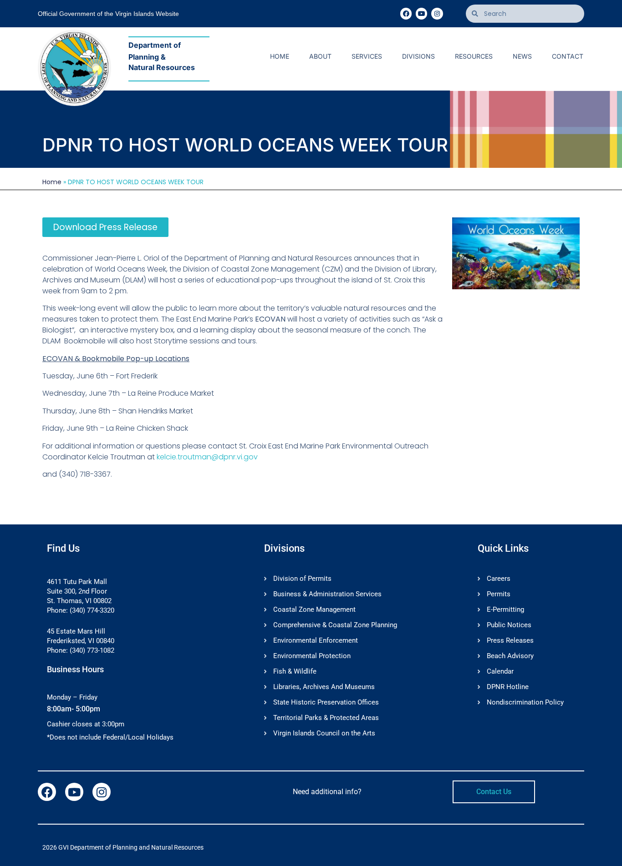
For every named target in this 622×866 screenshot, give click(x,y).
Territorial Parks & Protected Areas (326, 718)
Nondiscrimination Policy (525, 702)
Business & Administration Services (327, 594)
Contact (567, 56)
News (522, 56)
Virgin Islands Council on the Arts (324, 733)
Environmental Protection (312, 656)
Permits (498, 594)
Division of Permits (302, 578)
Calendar (500, 671)
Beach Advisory (510, 656)
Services (367, 56)
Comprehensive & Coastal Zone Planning (335, 625)
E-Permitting (505, 609)
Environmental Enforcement (315, 640)
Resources (474, 56)
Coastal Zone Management (314, 609)
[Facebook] (406, 13)
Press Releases (510, 640)
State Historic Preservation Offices (326, 702)
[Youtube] (421, 13)
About (320, 56)
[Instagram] (437, 13)
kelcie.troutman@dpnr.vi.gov (207, 457)
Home (279, 56)
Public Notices (509, 625)
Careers (498, 578)
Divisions (418, 56)
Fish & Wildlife (294, 671)
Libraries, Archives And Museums (324, 687)
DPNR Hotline (508, 687)
